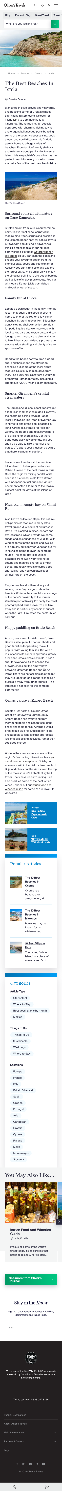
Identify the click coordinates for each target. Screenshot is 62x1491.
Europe (25, 73)
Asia (16, 1115)
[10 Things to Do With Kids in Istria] (31, 839)
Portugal (18, 1109)
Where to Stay (22, 1004)
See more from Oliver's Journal (25, 1280)
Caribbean (19, 1122)
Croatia (38, 73)
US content (20, 998)
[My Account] (49, 5)
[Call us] (15, 1487)
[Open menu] (56, 5)
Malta (16, 1147)
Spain (16, 1096)
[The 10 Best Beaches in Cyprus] (31, 886)
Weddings (19, 1047)
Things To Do (21, 1035)
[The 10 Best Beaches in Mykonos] (31, 919)
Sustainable (20, 1041)
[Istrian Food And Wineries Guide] (31, 1222)
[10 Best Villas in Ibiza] (31, 950)
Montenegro (21, 1153)
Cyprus (17, 1134)
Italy (15, 1084)
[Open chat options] (46, 1487)
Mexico (17, 1017)
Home (11, 73)
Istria (51, 73)
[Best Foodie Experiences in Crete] (31, 813)
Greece (18, 1103)
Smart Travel (42, 15)
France (17, 1078)
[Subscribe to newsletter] (51, 1326)
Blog (8, 15)
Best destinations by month (30, 1010)
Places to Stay (23, 15)
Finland (17, 1140)
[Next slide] (59, 1222)
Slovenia (18, 1159)
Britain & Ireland (23, 1090)
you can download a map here (30, 759)
